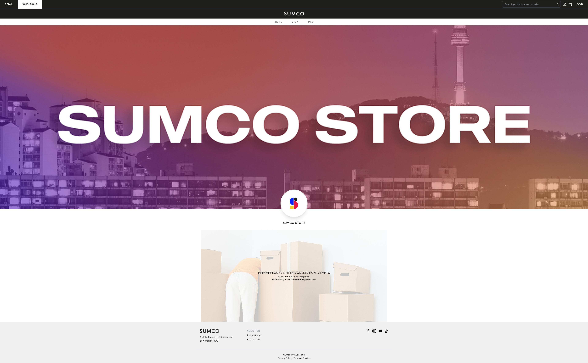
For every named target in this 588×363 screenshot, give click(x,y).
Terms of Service (302, 358)
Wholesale (30, 4)
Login (579, 4)
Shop (295, 22)
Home (278, 22)
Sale (310, 22)
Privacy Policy (285, 358)
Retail (9, 4)
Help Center (253, 339)
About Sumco (254, 335)
